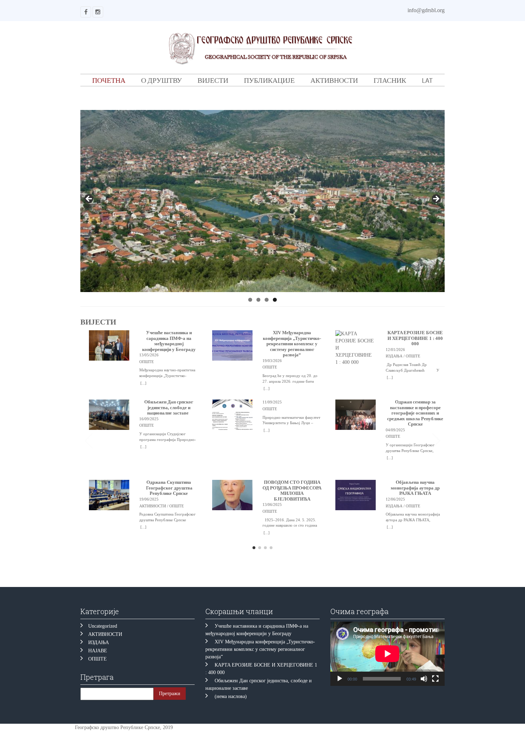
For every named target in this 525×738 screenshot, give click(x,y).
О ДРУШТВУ (161, 80)
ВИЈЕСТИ (213, 80)
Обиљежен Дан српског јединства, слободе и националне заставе (168, 408)
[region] (262, 201)
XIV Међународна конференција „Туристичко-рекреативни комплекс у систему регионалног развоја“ (292, 343)
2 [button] (258, 300)
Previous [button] (89, 199)
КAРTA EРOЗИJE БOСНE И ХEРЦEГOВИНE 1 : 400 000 (415, 338)
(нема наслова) (231, 696)
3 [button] (267, 300)
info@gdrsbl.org (426, 10)
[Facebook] (85, 12)
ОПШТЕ (97, 659)
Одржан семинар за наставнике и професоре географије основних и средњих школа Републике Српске (415, 413)
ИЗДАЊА (98, 642)
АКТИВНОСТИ (334, 80)
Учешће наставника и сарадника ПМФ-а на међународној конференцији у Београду (169, 341)
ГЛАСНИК (390, 80)
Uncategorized (102, 626)
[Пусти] (339, 678)
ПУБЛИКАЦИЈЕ (269, 80)
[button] (436, 441)
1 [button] (250, 300)
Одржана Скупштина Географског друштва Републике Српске (168, 488)
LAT (427, 80)
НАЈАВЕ (97, 650)
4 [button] (275, 300)
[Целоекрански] (435, 678)
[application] (387, 654)
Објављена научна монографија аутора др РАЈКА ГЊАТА (415, 488)
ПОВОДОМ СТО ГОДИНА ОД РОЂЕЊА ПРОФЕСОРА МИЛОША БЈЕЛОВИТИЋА (291, 490)
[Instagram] (97, 12)
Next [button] (435, 199)
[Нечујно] (424, 678)
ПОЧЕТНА (108, 80)
